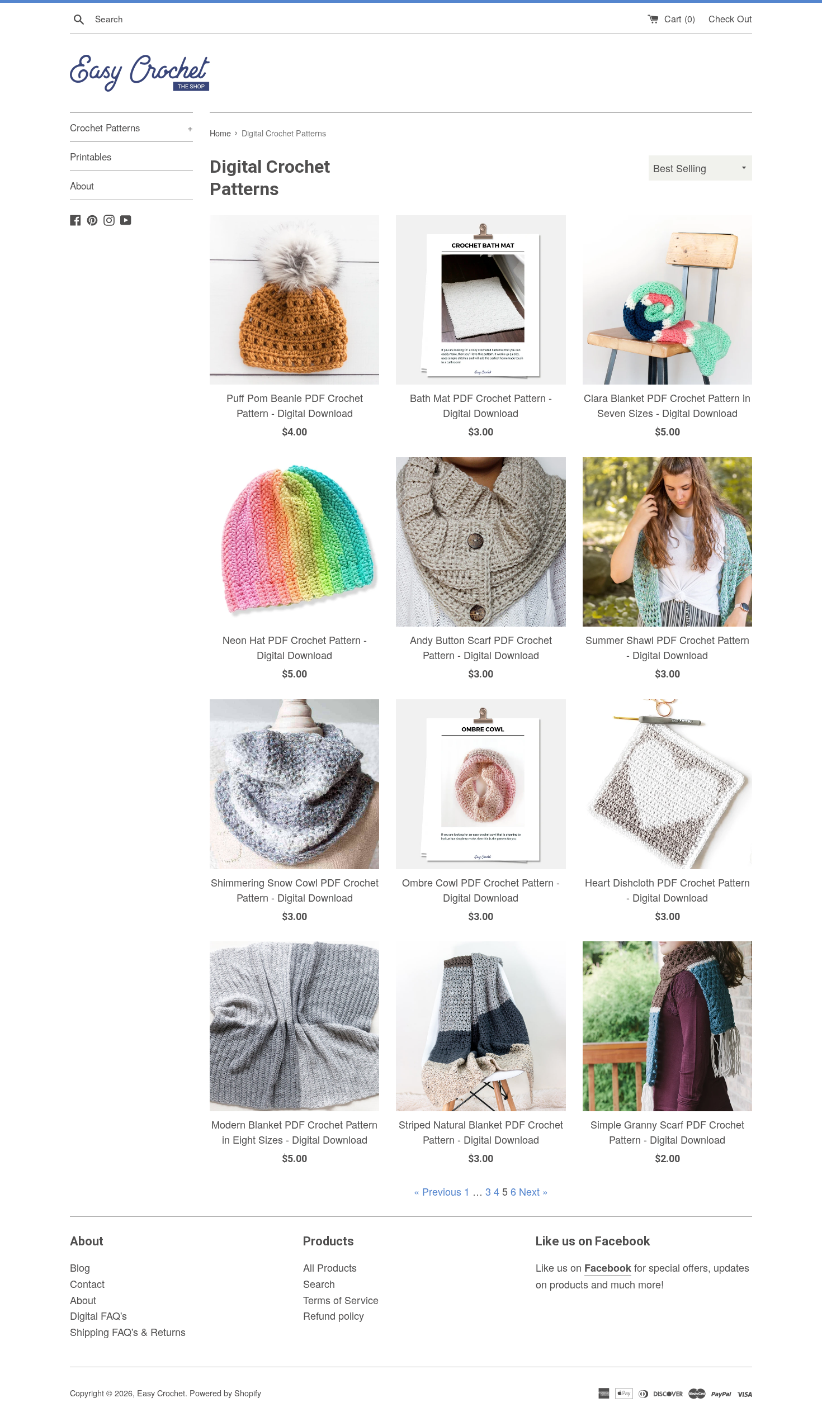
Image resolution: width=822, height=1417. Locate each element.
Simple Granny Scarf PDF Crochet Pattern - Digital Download (667, 1131)
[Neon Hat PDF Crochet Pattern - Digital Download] (294, 542)
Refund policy (333, 1315)
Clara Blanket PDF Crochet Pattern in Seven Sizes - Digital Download (667, 405)
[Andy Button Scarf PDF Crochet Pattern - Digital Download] (480, 542)
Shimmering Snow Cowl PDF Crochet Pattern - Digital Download (295, 889)
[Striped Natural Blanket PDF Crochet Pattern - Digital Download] (480, 1026)
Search (319, 1283)
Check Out (730, 18)
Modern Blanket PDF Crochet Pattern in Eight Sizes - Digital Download (294, 1131)
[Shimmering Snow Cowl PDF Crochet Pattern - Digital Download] (294, 784)
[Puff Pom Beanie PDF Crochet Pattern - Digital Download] (294, 300)
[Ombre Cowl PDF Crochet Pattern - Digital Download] (480, 784)
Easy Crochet (161, 1393)
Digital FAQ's (98, 1315)
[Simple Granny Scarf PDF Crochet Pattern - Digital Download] (667, 1026)
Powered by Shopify (225, 1393)
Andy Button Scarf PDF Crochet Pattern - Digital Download (481, 647)
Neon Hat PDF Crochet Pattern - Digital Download (295, 647)
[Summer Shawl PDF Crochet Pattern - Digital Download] (667, 542)
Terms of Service (341, 1299)
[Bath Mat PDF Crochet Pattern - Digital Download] (480, 300)
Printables (91, 156)
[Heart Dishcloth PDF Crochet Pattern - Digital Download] (667, 784)
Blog (80, 1267)
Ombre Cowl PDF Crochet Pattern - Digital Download (481, 889)
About (82, 185)
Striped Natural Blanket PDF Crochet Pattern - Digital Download (481, 1131)
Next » (533, 1191)
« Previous (437, 1191)
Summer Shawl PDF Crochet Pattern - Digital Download (667, 647)
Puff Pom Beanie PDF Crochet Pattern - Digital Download (294, 405)
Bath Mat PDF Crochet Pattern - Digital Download (481, 405)
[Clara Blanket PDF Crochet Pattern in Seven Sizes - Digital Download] (667, 300)
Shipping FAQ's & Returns (128, 1331)
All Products (330, 1267)
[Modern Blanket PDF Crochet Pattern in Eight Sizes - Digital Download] (294, 1026)
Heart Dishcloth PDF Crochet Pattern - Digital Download (667, 889)
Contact (87, 1283)
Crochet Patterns (131, 127)
